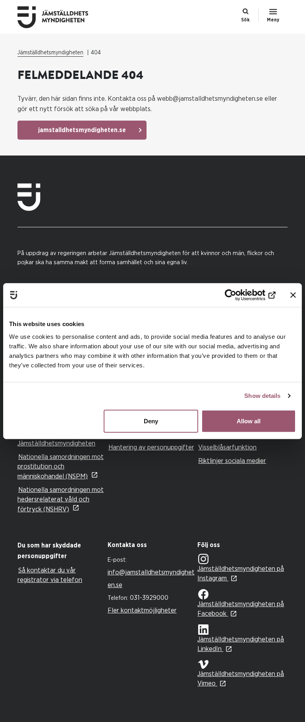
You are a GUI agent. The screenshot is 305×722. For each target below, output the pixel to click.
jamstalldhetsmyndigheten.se (82, 130)
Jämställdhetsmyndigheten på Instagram (240, 573)
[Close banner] (293, 295)
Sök (245, 19)
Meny (273, 19)
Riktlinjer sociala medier (232, 460)
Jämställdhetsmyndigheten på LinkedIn (240, 644)
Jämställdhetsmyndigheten (50, 53)
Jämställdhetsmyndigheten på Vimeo (240, 678)
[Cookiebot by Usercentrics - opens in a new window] (241, 295)
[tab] (60, 551)
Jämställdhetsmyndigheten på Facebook (240, 609)
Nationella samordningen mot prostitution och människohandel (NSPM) (60, 466)
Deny (151, 420)
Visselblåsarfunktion (227, 447)
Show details (262, 395)
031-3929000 (149, 597)
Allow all (249, 420)
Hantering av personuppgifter (151, 447)
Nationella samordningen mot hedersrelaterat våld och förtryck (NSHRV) (60, 499)
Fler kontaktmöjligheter (142, 610)
